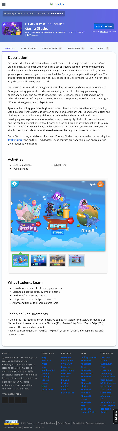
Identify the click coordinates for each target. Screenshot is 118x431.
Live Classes (67, 392)
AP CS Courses (108, 383)
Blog (43, 357)
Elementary (106, 373)
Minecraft (86, 360)
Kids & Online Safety (12, 427)
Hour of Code (88, 412)
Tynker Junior (15, 140)
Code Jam (86, 408)
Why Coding (67, 370)
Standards (74, 48)
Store (44, 386)
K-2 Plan (42, 13)
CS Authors (47, 389)
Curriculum (67, 360)
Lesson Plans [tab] (28, 48)
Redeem (65, 367)
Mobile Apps (48, 370)
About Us (46, 360)
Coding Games (88, 357)
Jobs (43, 367)
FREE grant (104, 31)
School (30, 13)
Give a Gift (66, 363)
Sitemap (45, 373)
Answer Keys (97, 48)
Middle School (107, 376)
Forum (44, 383)
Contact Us (39, 427)
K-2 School (106, 386)
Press (44, 363)
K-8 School (106, 389)
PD (101, 399)
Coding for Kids (14, 13)
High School (106, 380)
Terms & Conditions (46, 423)
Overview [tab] (10, 48)
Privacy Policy (64, 423)
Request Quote (104, 26)
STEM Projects (107, 405)
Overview (66, 357)
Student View (49, 48)
